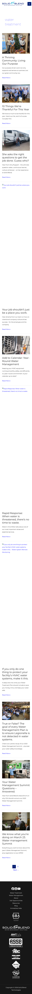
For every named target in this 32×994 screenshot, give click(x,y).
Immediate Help (16, 908)
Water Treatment (16, 893)
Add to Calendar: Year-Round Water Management (15, 361)
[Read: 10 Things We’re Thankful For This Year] (16, 93)
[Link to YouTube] (19, 888)
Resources (16, 903)
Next (16, 870)
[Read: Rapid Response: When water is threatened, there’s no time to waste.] (16, 448)
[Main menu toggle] (29, 4)
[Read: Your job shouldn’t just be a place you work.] (16, 245)
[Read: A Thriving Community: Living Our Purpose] (16, 43)
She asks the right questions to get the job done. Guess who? (15, 157)
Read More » (6, 78)
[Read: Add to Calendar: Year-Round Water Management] (16, 345)
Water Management (16, 895)
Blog (16, 906)
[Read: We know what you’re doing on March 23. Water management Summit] (16, 821)
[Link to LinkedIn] (16, 888)
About (16, 898)
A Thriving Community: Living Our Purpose (13, 60)
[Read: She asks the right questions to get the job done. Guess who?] (16, 140)
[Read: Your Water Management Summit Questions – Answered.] (16, 769)
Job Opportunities (16, 900)
